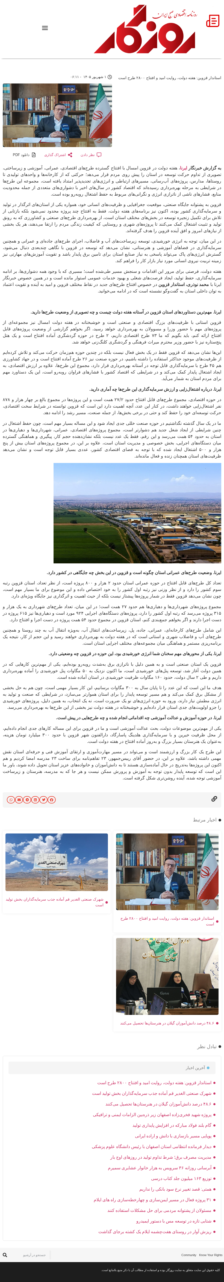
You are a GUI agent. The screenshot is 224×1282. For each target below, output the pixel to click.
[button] (52, 799)
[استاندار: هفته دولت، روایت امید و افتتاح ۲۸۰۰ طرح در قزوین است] (137, 561)
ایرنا (183, 168)
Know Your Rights (211, 1255)
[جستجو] (4, 1255)
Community (188, 1255)
